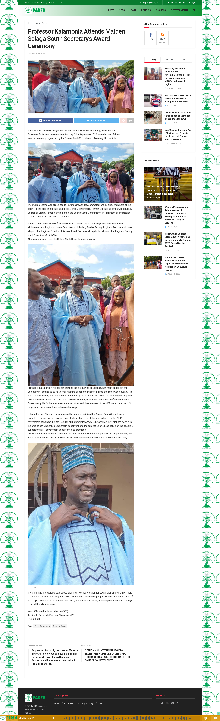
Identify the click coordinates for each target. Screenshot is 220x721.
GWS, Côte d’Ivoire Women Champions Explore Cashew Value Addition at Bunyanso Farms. (176, 263)
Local (133, 10)
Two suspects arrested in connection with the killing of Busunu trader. (178, 98)
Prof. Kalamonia (42, 626)
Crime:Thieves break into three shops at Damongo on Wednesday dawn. (178, 115)
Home (111, 10)
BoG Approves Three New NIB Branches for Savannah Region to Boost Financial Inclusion (165, 190)
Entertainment (179, 10)
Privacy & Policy (47, 2)
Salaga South (59, 626)
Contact (59, 2)
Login (192, 2)
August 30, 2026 (155, 198)
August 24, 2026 (173, 274)
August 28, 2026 (173, 250)
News (122, 10)
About (27, 2)
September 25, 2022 (36, 54)
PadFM (34, 706)
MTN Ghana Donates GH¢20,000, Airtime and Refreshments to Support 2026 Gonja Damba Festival (178, 240)
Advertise (35, 2)
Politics (146, 10)
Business (161, 10)
